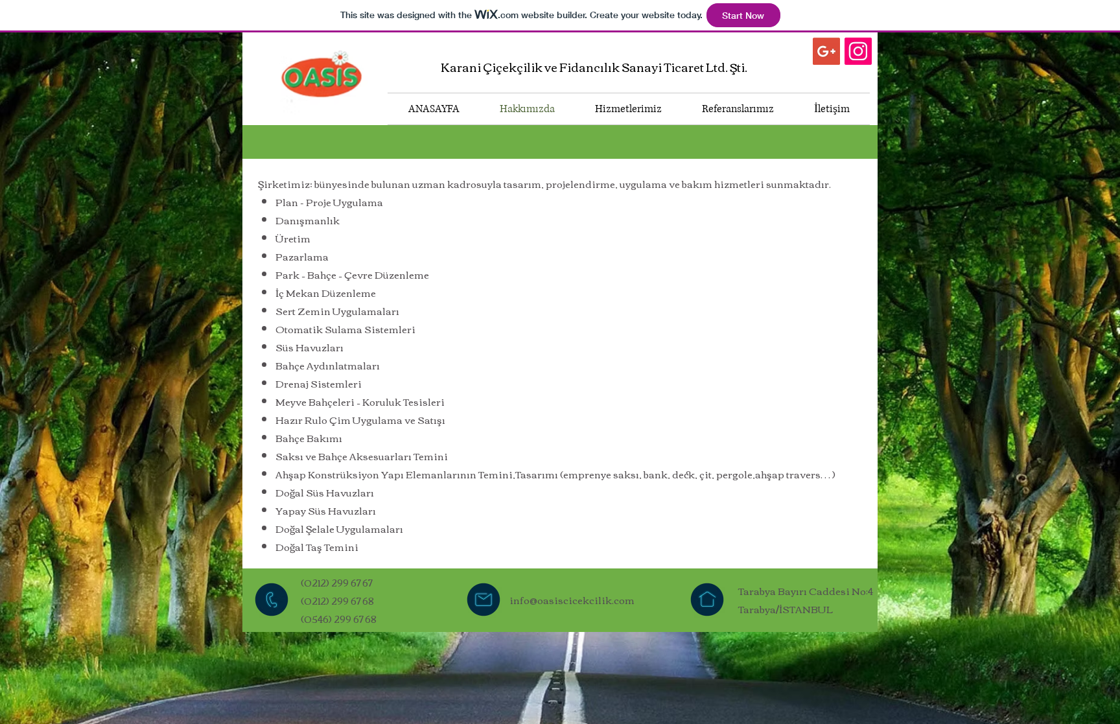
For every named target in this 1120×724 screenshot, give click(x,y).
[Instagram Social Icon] (858, 51)
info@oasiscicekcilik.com (572, 599)
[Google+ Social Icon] (826, 51)
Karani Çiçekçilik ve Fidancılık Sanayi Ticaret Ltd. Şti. (594, 67)
